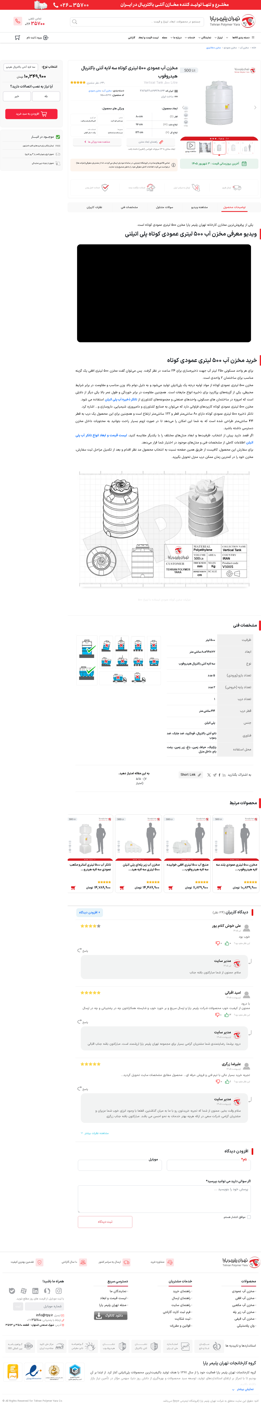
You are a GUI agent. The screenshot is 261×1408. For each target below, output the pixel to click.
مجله (164, 38)
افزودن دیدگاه (89, 912)
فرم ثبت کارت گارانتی (176, 1312)
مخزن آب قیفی (244, 1319)
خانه (254, 48)
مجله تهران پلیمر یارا (112, 1305)
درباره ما (177, 38)
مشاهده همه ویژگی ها (98, 142)
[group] (191, 148)
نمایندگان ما (118, 1291)
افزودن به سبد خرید (28, 114)
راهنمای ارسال (181, 1298)
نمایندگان (206, 38)
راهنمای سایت (180, 1305)
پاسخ (85, 951)
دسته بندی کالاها (241, 38)
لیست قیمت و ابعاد (148, 38)
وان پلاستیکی (245, 1326)
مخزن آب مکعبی (243, 1305)
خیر (16, 96)
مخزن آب (244, 48)
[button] (255, 107)
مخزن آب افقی (244, 1298)
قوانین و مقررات (180, 1326)
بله (46, 96)
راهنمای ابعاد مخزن (148, 142)
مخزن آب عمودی (243, 1291)
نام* (244, 1159)
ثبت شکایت (182, 1319)
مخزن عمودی (230, 48)
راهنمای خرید (181, 1291)
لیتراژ (220, 38)
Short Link (189, 774)
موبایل (153, 1159)
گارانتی (131, 38)
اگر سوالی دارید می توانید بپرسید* (228, 1181)
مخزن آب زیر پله (243, 1312)
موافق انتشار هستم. (234, 1217)
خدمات (191, 38)
